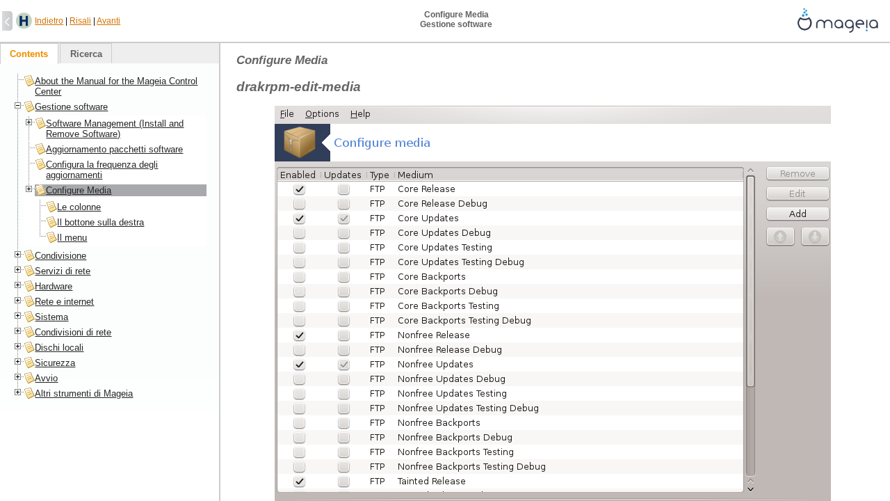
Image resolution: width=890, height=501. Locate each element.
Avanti (108, 21)
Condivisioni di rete (73, 332)
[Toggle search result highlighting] (24, 21)
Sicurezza (55, 363)
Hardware (53, 286)
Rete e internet (64, 301)
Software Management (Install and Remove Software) (115, 128)
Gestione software (71, 107)
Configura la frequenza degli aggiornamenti (102, 169)
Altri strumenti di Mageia (84, 393)
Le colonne (79, 207)
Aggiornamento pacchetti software (114, 149)
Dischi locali (59, 347)
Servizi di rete (62, 271)
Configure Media (78, 190)
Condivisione (60, 255)
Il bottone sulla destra (100, 222)
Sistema (51, 317)
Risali (80, 21)
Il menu (72, 237)
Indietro (49, 21)
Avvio (46, 378)
